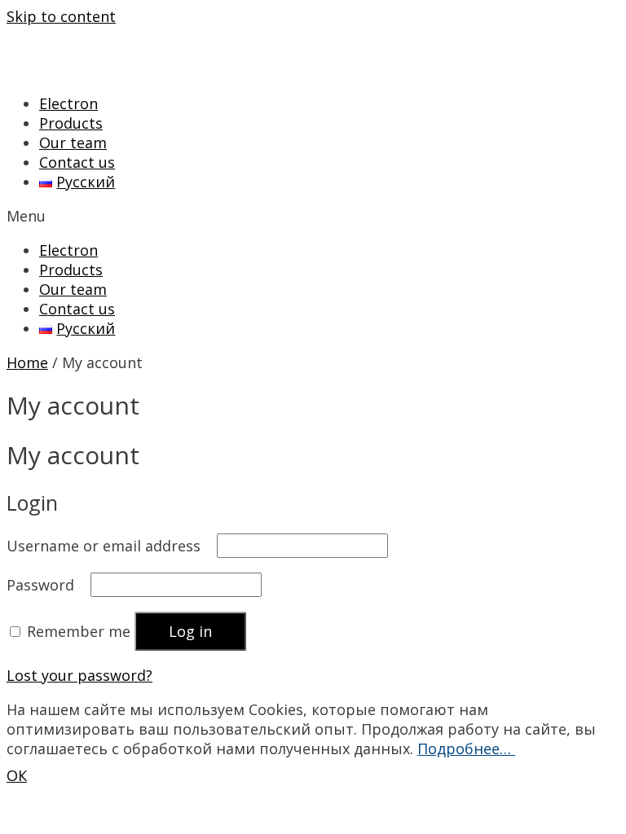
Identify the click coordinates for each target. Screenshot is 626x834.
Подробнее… (466, 748)
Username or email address (110, 545)
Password (46, 585)
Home (27, 362)
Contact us (77, 162)
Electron (68, 103)
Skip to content (61, 16)
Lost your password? (79, 675)
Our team (73, 142)
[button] (313, 216)
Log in (190, 631)
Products (71, 123)
